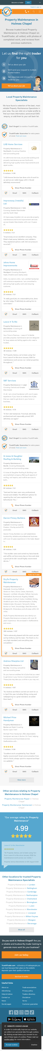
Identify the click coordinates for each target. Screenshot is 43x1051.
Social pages (6, 1004)
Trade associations (29, 987)
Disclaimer (26, 997)
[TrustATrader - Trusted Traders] (7, 10)
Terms (24, 1000)
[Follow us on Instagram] (21, 1012)
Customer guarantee (30, 1004)
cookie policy (9, 1039)
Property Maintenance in (21, 884)
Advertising (6, 990)
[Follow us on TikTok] (32, 1012)
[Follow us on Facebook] (11, 1012)
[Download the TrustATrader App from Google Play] (14, 1019)
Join (27, 2)
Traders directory (28, 994)
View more (21, 780)
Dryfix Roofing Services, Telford (16, 845)
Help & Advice (7, 994)
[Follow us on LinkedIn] (27, 1012)
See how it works (21, 976)
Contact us (6, 997)
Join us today (21, 954)
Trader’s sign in (35, 7)
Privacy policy (27, 990)
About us (5, 987)
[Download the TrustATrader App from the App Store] (29, 1019)
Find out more (21, 136)
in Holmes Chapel (21, 800)
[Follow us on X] (16, 1012)
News (4, 1000)
